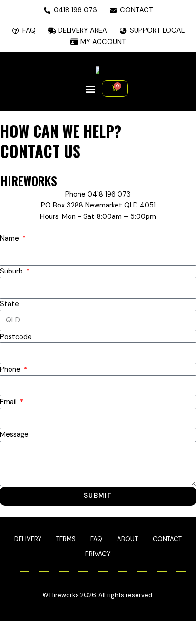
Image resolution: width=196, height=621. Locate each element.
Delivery (27, 539)
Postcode (16, 336)
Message (14, 434)
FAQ (96, 539)
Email (9, 401)
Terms (66, 539)
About (127, 539)
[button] (90, 88)
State (9, 304)
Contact (167, 539)
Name (10, 238)
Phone (11, 369)
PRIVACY (98, 553)
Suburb (12, 271)
